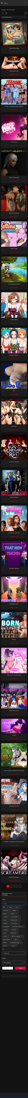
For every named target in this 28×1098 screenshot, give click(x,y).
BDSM (14, 910)
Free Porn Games (17, 926)
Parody (13, 946)
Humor (4, 933)
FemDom (5, 923)
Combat (5, 916)
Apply (20, 968)
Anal (17, 907)
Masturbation (6, 939)
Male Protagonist (16, 936)
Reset (7, 968)
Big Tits (13, 913)
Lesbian (5, 936)
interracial (13, 933)
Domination (14, 916)
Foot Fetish (6, 926)
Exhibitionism (14, 920)
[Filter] (25, 13)
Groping (5, 929)
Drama (5, 920)
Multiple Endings (15, 942)
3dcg (10, 907)
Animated (5, 910)
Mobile (5, 942)
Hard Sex (14, 929)
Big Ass (5, 913)
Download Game (14, 51)
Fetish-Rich (14, 923)
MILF (16, 939)
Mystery (5, 946)
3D (4, 907)
